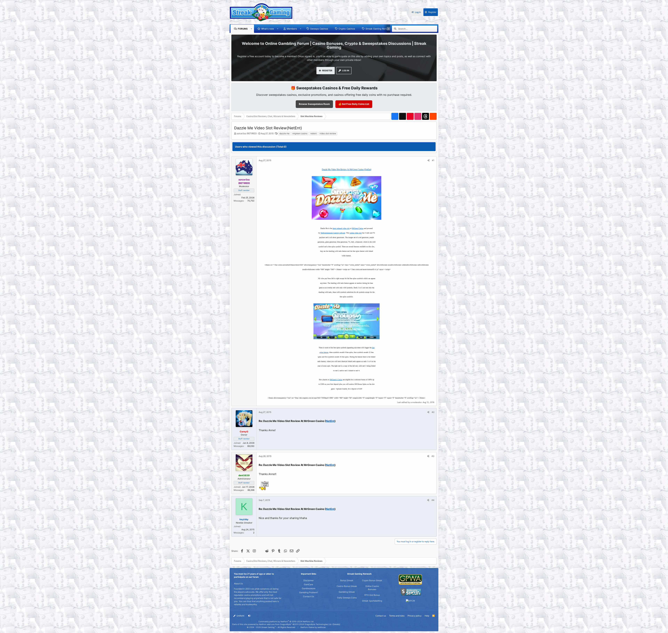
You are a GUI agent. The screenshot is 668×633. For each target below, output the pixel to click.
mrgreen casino (299, 133)
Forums (243, 28)
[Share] (428, 160)
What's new (267, 28)
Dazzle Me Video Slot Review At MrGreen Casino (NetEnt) (346, 169)
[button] (251, 29)
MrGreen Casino (357, 228)
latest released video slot (341, 228)
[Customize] (249, 615)
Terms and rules (396, 615)
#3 (433, 456)
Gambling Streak (347, 592)
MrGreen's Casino (336, 380)
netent (313, 133)
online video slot (356, 233)
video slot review (328, 133)
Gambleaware (308, 588)
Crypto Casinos (347, 28)
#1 (433, 160)
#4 (433, 500)
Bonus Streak (346, 580)
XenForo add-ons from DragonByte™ (275, 624)
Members (292, 28)
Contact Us (308, 596)
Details (336, 624)
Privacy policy (415, 615)
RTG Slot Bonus (372, 595)
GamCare (308, 584)
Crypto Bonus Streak (372, 580)
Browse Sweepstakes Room (314, 104)
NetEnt (330, 421)
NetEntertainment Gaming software (333, 233)
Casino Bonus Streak (347, 586)
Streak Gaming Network (378, 28)
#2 (433, 412)
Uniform (240, 615)
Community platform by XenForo (286, 621)
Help (427, 615)
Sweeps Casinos (319, 28)
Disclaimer (308, 580)
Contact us (380, 615)
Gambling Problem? (308, 592)
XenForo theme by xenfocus (313, 627)
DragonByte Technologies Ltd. (318, 624)
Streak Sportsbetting (372, 600)
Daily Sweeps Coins (347, 597)
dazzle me (284, 133)
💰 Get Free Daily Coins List (354, 104)
